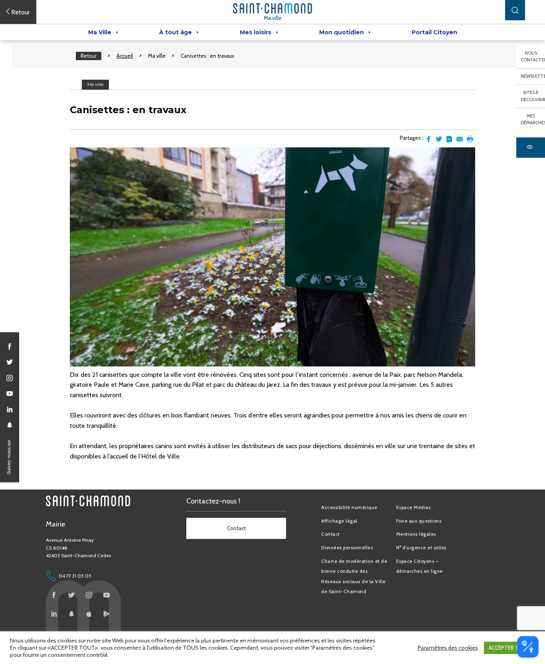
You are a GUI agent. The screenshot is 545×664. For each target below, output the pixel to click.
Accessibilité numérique (349, 507)
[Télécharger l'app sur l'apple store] (89, 614)
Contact (330, 534)
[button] (515, 10)
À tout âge (175, 32)
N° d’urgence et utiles (421, 547)
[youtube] (9, 393)
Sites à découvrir (533, 96)
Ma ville (273, 18)
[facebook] (9, 346)
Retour (89, 56)
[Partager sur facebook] (428, 139)
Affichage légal (339, 521)
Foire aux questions (419, 521)
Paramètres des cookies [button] (448, 647)
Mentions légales (416, 534)
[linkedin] (9, 409)
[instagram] (9, 378)
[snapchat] (9, 425)
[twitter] (9, 362)
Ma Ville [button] (99, 32)
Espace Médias (413, 507)
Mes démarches (533, 119)
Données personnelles (347, 547)
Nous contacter (533, 56)
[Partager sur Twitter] (439, 139)
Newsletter (533, 76)
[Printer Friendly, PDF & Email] (449, 139)
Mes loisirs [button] (255, 32)
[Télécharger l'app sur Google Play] (107, 614)
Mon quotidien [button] (341, 32)
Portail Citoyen (434, 32)
